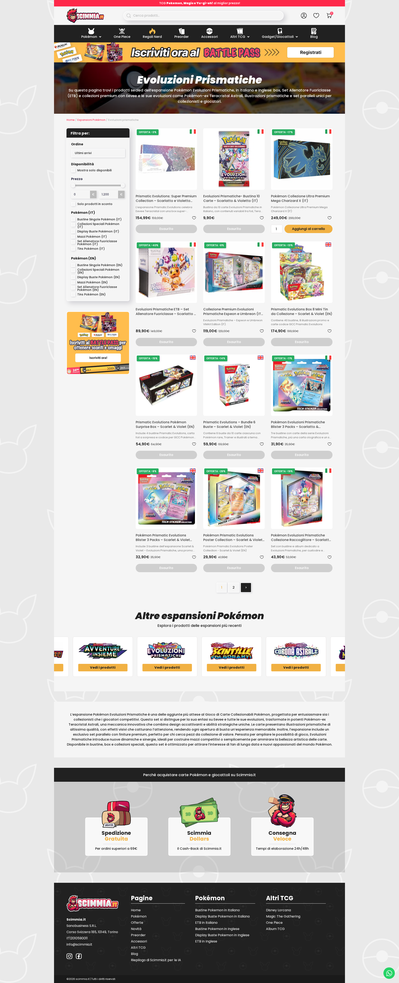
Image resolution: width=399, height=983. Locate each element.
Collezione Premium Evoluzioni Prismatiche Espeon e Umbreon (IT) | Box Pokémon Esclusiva (233, 311)
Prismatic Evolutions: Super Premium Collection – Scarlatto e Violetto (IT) (166, 198)
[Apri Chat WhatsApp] (389, 973)
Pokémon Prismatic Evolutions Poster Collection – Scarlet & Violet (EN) (232, 537)
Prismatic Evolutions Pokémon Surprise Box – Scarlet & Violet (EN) (165, 424)
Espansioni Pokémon (91, 120)
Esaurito (166, 228)
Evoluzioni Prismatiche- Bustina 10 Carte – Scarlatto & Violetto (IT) (231, 198)
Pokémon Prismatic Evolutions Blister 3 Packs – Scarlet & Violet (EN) (163, 537)
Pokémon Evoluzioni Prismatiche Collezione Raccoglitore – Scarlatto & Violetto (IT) (301, 537)
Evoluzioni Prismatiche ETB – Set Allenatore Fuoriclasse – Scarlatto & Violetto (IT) (166, 311)
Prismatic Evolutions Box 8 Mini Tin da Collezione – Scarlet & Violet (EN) (301, 311)
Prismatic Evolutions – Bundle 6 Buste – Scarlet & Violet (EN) (229, 424)
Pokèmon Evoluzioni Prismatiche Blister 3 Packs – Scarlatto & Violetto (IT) (298, 424)
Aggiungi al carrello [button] (308, 228)
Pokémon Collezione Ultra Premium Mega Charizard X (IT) (300, 198)
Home (70, 120)
